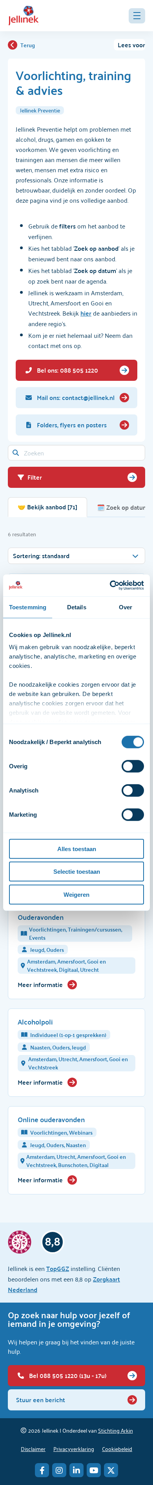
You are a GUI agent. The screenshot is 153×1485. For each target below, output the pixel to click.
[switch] (133, 766)
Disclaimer (33, 1448)
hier (85, 313)
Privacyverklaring (73, 1448)
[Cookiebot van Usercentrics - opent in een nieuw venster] (110, 585)
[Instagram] (59, 1470)
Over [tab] (125, 606)
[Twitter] (111, 1470)
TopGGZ (57, 1268)
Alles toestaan (76, 848)
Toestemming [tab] (27, 606)
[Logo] (23, 16)
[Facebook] (42, 1470)
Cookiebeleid (117, 1448)
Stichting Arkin (115, 1430)
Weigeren (76, 894)
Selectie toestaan (76, 871)
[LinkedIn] (76, 1470)
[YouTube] (94, 1470)
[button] (137, 15)
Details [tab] (76, 606)
